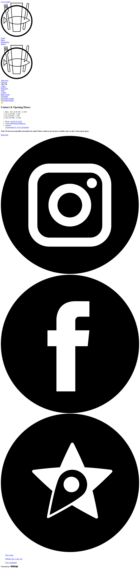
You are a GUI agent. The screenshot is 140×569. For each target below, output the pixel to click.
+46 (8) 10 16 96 (16, 121)
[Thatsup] (70, 551)
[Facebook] (70, 412)
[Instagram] (70, 274)
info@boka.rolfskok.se (17, 123)
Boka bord (4, 135)
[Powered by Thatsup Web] (9, 567)
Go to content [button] (5, 2)
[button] (6, 84)
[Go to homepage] (16, 36)
